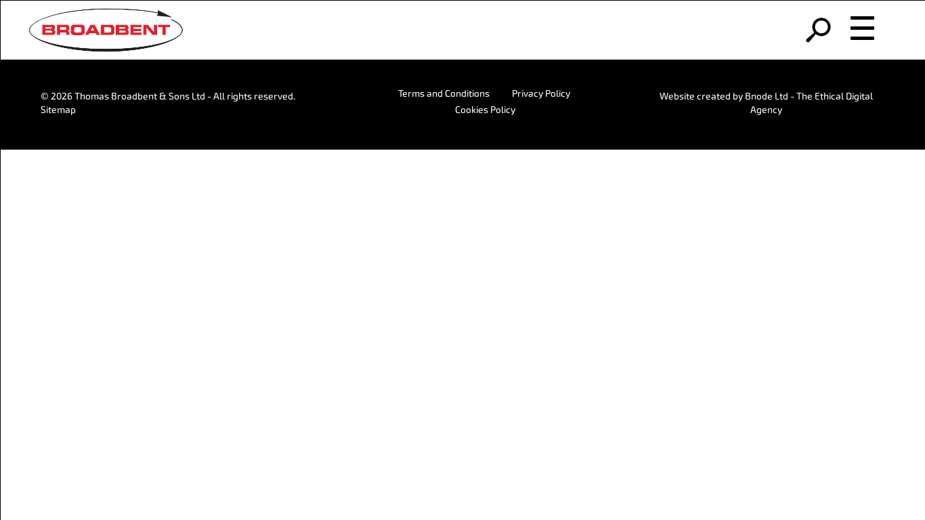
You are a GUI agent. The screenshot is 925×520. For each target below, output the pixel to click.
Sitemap (58, 109)
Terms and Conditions (444, 93)
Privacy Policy (541, 93)
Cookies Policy (485, 109)
